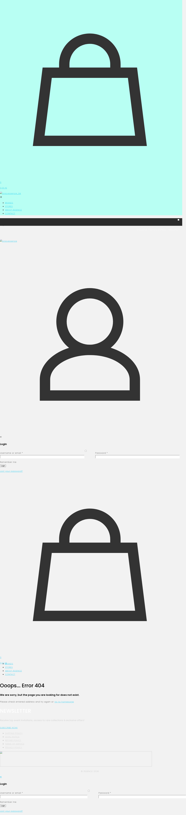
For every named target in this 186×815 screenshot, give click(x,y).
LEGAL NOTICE (12, 736)
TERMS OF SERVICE (14, 743)
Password (101, 453)
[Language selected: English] (90, 222)
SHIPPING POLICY (14, 733)
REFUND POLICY (13, 740)
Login (3, 466)
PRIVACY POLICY (13, 747)
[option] (92, 225)
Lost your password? (11, 471)
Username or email (11, 453)
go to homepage (64, 701)
